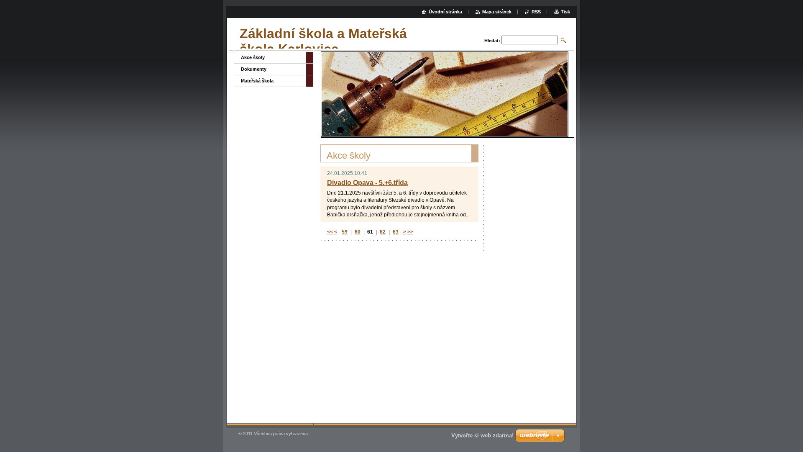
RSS (536, 11)
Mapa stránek (496, 11)
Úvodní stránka (445, 11)
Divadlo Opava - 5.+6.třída (367, 182)
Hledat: (492, 40)
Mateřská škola (257, 80)
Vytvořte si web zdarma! (482, 435)
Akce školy (253, 57)
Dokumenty (253, 69)
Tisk (565, 11)
